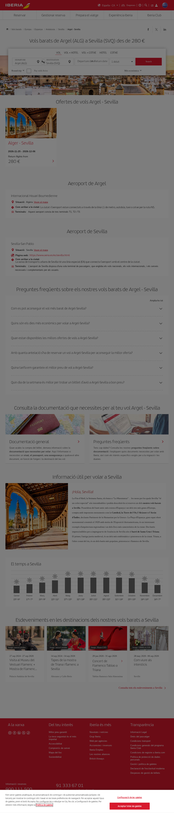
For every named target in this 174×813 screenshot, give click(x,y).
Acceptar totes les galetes (130, 805)
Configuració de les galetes (129, 797)
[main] (87, 801)
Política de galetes (44, 804)
